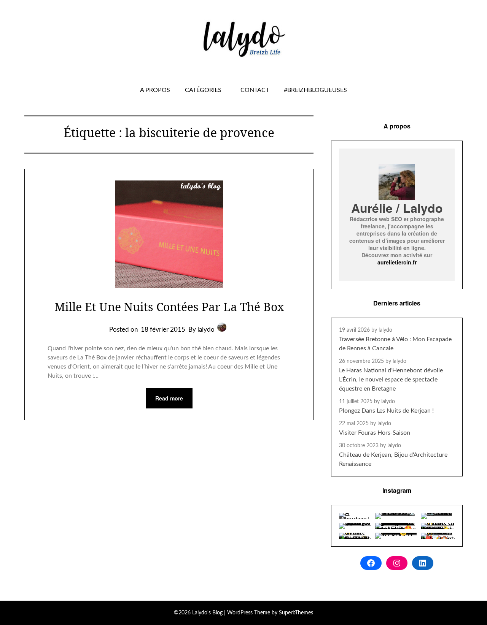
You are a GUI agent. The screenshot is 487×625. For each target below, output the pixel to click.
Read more (169, 398)
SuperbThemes (296, 613)
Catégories (203, 90)
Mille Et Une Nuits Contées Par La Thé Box (169, 307)
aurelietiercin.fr (397, 262)
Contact (254, 90)
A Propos (155, 90)
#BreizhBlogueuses (315, 90)
